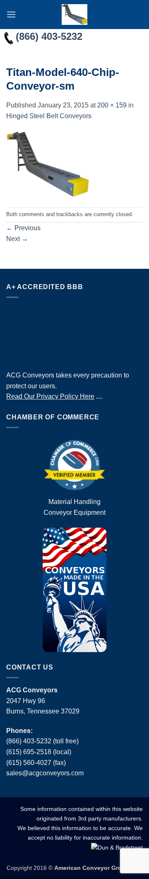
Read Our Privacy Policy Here (50, 396)
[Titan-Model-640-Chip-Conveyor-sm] (47, 163)
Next (17, 238)
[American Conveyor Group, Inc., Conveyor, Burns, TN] (74, 331)
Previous (23, 227)
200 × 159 (112, 105)
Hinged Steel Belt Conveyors (48, 115)
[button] (11, 14)
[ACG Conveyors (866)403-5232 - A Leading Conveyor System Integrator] (74, 14)
